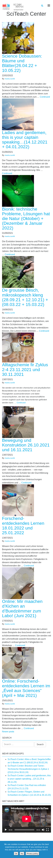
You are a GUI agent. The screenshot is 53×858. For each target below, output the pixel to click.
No (22, 853)
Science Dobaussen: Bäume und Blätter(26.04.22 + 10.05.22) (22, 63)
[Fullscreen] (47, 829)
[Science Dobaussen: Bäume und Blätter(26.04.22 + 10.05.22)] (19, 38)
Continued (45, 97)
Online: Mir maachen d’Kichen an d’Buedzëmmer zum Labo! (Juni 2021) (22, 608)
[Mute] (43, 829)
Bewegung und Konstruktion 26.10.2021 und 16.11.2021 (26, 445)
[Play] (5, 829)
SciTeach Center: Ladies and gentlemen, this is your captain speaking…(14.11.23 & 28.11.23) (29, 778)
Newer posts (8, 731)
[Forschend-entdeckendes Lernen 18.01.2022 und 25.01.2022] (19, 500)
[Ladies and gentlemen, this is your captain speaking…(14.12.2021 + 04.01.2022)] (19, 114)
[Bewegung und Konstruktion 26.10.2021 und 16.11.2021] (19, 422)
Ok (16, 853)
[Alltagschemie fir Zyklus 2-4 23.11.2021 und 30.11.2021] (19, 347)
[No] (49, 849)
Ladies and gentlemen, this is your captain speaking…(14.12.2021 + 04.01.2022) (24, 139)
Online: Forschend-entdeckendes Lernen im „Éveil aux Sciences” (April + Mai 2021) (26, 688)
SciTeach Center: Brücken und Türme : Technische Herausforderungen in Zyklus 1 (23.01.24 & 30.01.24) (28, 769)
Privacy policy (32, 853)
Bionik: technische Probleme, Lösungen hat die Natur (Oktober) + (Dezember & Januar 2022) (26, 219)
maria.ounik (10, 79)
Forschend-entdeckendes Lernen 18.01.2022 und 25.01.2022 (23, 525)
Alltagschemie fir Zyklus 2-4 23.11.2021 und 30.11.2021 (25, 369)
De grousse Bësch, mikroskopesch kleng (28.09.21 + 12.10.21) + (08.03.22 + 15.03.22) (25, 297)
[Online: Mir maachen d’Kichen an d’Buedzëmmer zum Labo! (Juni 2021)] (19, 583)
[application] (26, 819)
